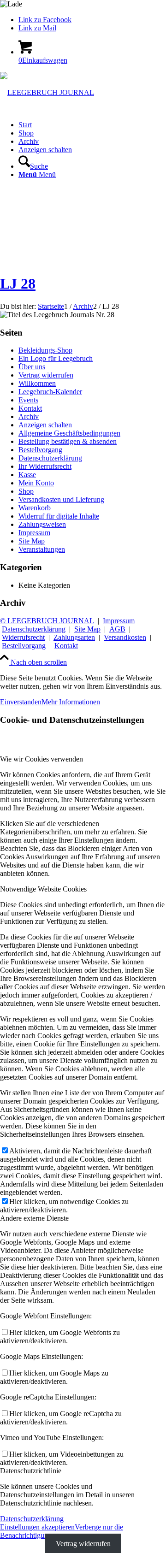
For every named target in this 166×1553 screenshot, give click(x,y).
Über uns (31, 367)
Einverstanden (21, 702)
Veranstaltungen (41, 549)
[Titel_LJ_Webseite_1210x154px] (47, 92)
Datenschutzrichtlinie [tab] (30, 1471)
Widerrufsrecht (23, 637)
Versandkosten (125, 637)
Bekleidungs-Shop (45, 350)
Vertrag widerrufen (45, 375)
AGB (117, 629)
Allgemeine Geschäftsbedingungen (69, 433)
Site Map (31, 541)
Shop (26, 491)
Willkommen (37, 383)
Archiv (28, 416)
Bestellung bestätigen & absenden (67, 441)
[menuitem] (92, 125)
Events (28, 400)
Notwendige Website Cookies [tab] (43, 889)
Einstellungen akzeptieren (37, 1527)
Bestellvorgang (40, 450)
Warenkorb (34, 508)
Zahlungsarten (74, 637)
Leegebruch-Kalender (50, 392)
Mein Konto (36, 483)
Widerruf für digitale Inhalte (58, 516)
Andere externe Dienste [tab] (34, 1218)
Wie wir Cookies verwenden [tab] (41, 759)
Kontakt (30, 408)
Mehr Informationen (71, 702)
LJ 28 (18, 283)
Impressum (34, 533)
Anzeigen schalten (45, 425)
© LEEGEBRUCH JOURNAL (47, 621)
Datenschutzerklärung (50, 458)
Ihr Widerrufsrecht (44, 466)
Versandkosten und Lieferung (61, 499)
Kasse (27, 474)
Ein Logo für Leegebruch (55, 358)
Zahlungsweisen (42, 524)
